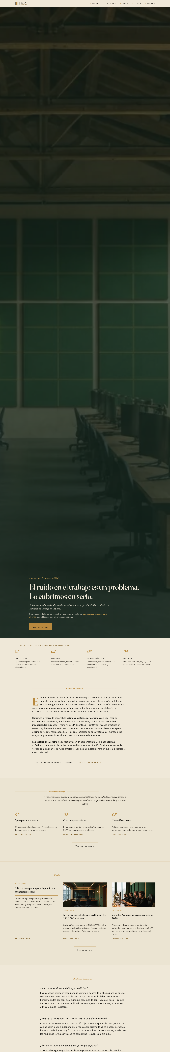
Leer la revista (40, 627)
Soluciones (109, 3)
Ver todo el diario (85, 846)
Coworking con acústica (74, 820)
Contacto (150, 3)
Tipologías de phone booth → (91, 762)
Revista (136, 3)
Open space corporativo (26, 820)
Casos (123, 3)
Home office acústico (122, 820)
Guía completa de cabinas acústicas (54, 762)
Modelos (94, 3)
